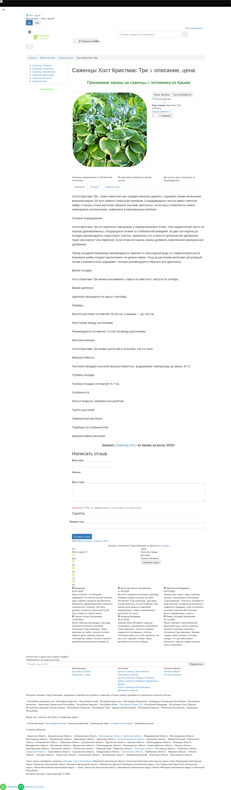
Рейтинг (76, 472)
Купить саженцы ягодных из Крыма (136, 677)
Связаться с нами (81, 674)
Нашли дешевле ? (161, 111)
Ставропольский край (121, 723)
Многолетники (85, 540)
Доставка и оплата (81, 671)
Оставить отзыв (82, 536)
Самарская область (36, 751)
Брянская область (133, 735)
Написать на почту (34, 786)
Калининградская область (131, 738)
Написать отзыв (151, 562)
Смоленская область (132, 751)
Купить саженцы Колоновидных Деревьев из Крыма (134, 688)
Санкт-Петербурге (82, 760)
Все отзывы (163, 545)
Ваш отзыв (78, 481)
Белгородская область (110, 735)
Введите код (77, 521)
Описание (79, 186)
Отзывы (95, 186)
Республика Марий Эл (130, 704)
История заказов (172, 674)
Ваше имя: (78, 460)
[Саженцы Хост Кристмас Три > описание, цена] (110, 130)
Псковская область (143, 748)
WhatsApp (12, 786)
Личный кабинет (172, 671)
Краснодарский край (55, 723)
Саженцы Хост (112, 186)
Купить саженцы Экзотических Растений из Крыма (133, 673)
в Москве (67, 760)
